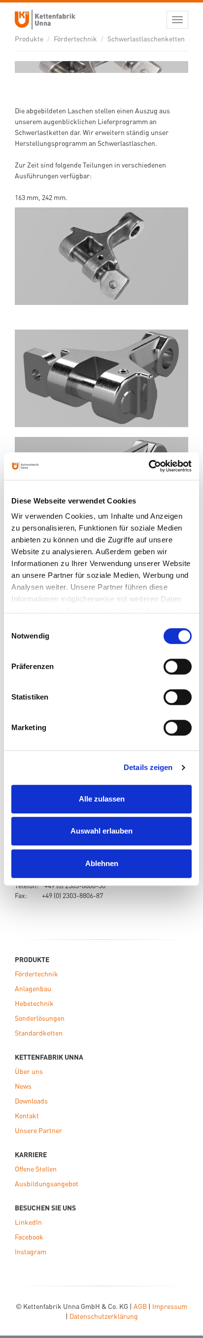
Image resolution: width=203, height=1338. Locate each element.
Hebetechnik (34, 1003)
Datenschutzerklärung (103, 1315)
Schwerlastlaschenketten (146, 38)
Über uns (29, 1071)
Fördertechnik (75, 38)
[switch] (178, 666)
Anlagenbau (33, 988)
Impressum (169, 1306)
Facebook (29, 1236)
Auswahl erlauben (101, 831)
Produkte (29, 38)
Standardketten (39, 1032)
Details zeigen (148, 767)
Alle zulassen (102, 799)
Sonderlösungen (40, 1017)
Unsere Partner (38, 1130)
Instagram (30, 1251)
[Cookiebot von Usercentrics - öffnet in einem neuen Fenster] (148, 466)
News (23, 1085)
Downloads (31, 1100)
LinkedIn (28, 1221)
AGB (140, 1306)
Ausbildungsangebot (46, 1183)
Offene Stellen (36, 1168)
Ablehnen (101, 863)
